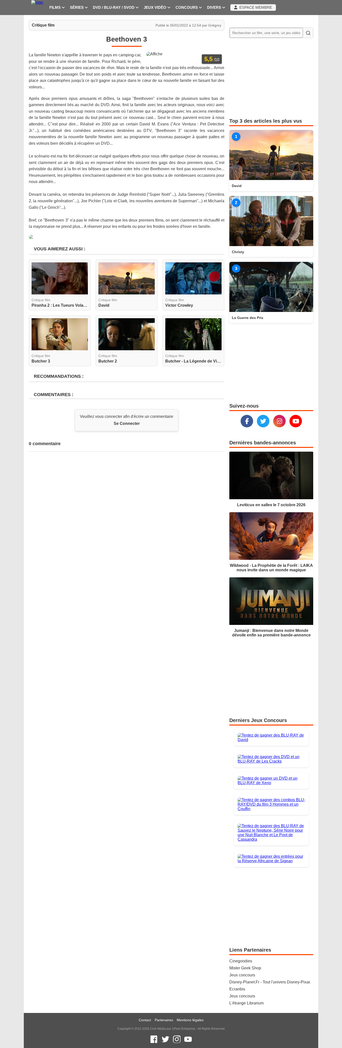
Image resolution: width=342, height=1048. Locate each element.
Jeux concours (242, 975)
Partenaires (164, 1020)
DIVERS (214, 8)
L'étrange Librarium (246, 1003)
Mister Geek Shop (245, 968)
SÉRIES (77, 8)
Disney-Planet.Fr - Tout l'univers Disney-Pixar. (270, 982)
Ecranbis (237, 989)
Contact (145, 1020)
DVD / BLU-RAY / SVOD (114, 8)
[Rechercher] (308, 33)
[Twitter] (263, 421)
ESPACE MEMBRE (254, 8)
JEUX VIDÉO (155, 8)
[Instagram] (279, 421)
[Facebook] (247, 421)
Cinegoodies (240, 961)
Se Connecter (127, 423)
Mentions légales (190, 1020)
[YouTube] (295, 421)
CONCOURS (187, 8)
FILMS (55, 8)
